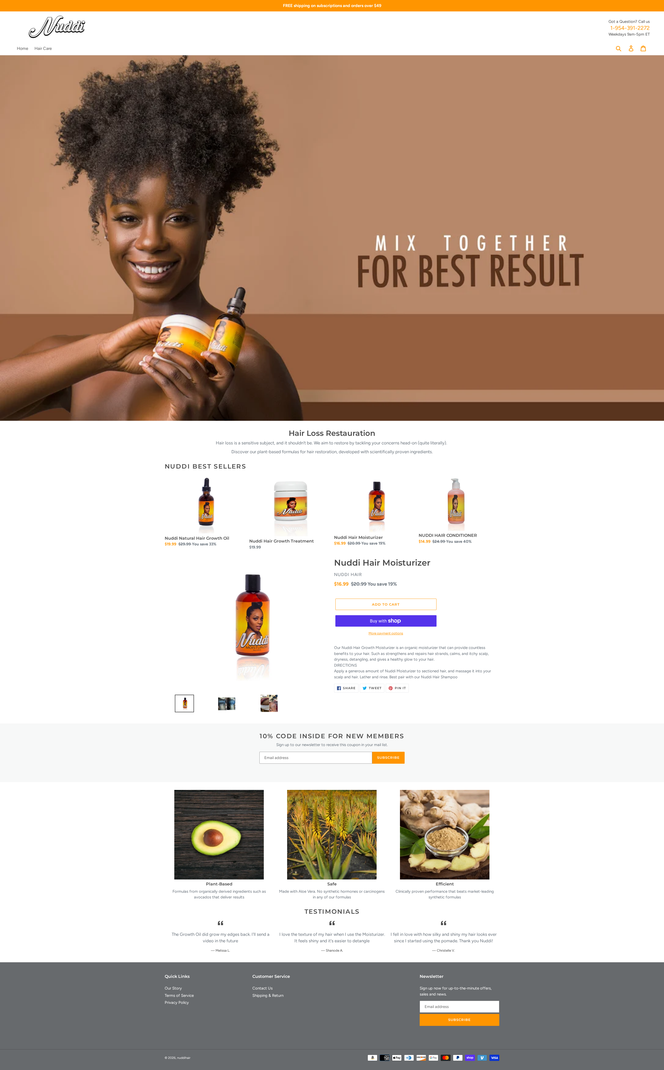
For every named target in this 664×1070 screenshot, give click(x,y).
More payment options (386, 633)
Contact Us (262, 988)
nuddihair (183, 1058)
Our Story (173, 988)
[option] (182, 705)
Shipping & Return (267, 995)
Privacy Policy (177, 1002)
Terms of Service (179, 995)
